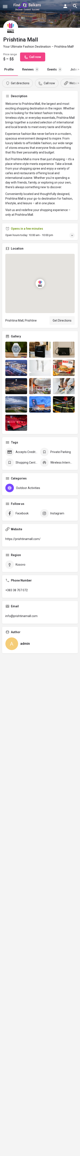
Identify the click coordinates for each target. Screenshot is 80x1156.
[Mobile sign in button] (65, 6)
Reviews (30, 69)
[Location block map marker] (39, 283)
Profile (9, 69)
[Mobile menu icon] (5, 6)
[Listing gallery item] (16, 350)
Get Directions (62, 320)
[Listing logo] (10, 27)
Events (54, 69)
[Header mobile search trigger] (75, 6)
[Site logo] (27, 6)
